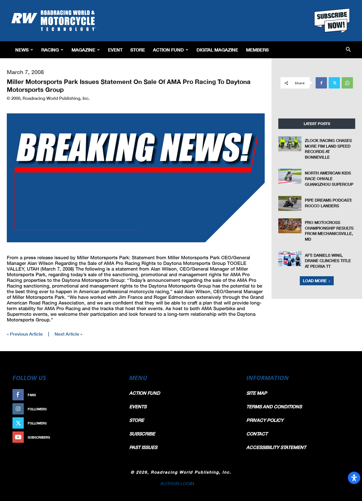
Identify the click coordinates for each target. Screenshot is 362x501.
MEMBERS (257, 49)
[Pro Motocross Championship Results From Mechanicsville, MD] (289, 225)
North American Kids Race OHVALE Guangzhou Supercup (329, 178)
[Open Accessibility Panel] (354, 478)
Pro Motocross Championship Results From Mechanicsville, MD (329, 230)
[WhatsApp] (347, 82)
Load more (315, 280)
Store (137, 49)
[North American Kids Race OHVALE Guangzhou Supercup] (289, 176)
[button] (348, 50)
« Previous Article (25, 333)
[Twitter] (334, 82)
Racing (50, 49)
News (22, 49)
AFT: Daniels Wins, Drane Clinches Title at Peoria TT (328, 261)
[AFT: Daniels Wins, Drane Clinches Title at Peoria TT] (289, 258)
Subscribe (107, 437)
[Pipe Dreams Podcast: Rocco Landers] (289, 203)
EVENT (115, 49)
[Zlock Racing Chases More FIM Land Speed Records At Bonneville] (289, 143)
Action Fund (168, 49)
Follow (109, 409)
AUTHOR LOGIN (177, 483)
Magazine (83, 49)
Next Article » (68, 333)
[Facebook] (321, 82)
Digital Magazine (217, 49)
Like (112, 395)
